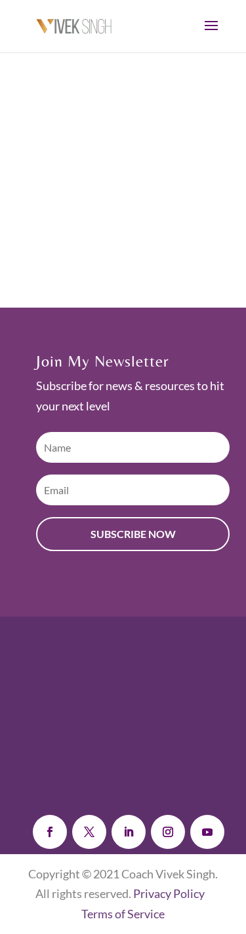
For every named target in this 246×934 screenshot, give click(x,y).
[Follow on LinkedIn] (129, 832)
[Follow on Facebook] (50, 832)
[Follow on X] (89, 832)
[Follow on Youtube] (207, 832)
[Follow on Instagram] (168, 832)
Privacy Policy (169, 893)
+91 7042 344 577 (143, 752)
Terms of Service (123, 914)
